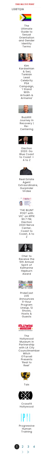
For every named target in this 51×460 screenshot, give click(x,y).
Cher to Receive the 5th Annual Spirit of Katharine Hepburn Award (26, 265)
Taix (26, 384)
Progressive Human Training (27, 428)
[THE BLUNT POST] (25, 4)
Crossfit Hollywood (27, 405)
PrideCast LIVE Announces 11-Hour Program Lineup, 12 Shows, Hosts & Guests (26, 304)
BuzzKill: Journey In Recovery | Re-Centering (27, 123)
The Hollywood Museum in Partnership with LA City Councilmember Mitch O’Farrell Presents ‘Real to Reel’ (29, 350)
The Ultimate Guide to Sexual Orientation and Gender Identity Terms (27, 36)
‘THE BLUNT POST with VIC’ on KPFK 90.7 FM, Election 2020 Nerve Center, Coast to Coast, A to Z (27, 223)
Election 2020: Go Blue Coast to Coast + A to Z (26, 154)
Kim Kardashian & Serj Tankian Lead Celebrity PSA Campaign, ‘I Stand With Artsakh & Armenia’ (26, 82)
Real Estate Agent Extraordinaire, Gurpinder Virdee (28, 185)
